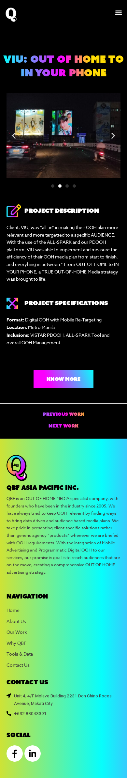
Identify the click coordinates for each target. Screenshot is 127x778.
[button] (118, 12)
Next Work (63, 426)
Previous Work (63, 414)
